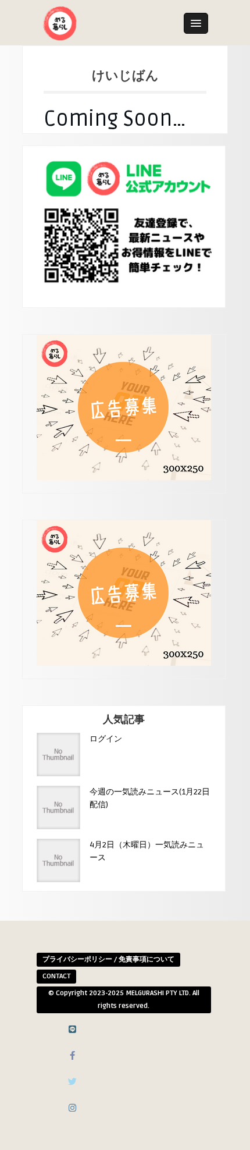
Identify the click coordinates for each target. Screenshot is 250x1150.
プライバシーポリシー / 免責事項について (108, 959)
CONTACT (56, 976)
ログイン (106, 739)
